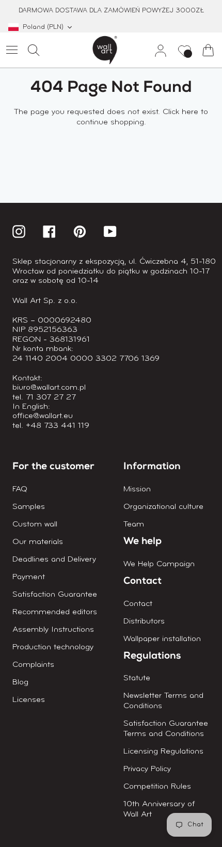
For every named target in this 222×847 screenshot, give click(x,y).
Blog (20, 682)
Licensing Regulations (163, 751)
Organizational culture (163, 507)
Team (133, 524)
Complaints (33, 665)
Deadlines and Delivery (54, 559)
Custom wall (34, 524)
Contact (137, 604)
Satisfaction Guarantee (54, 594)
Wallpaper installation (162, 639)
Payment (28, 577)
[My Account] (156, 50)
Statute (136, 678)
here (190, 112)
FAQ (19, 489)
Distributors (144, 621)
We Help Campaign (159, 564)
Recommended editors (54, 612)
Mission (137, 489)
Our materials (37, 542)
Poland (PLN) (43, 27)
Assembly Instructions (53, 630)
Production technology (52, 647)
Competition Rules (157, 786)
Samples (28, 507)
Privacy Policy (147, 769)
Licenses (28, 700)
